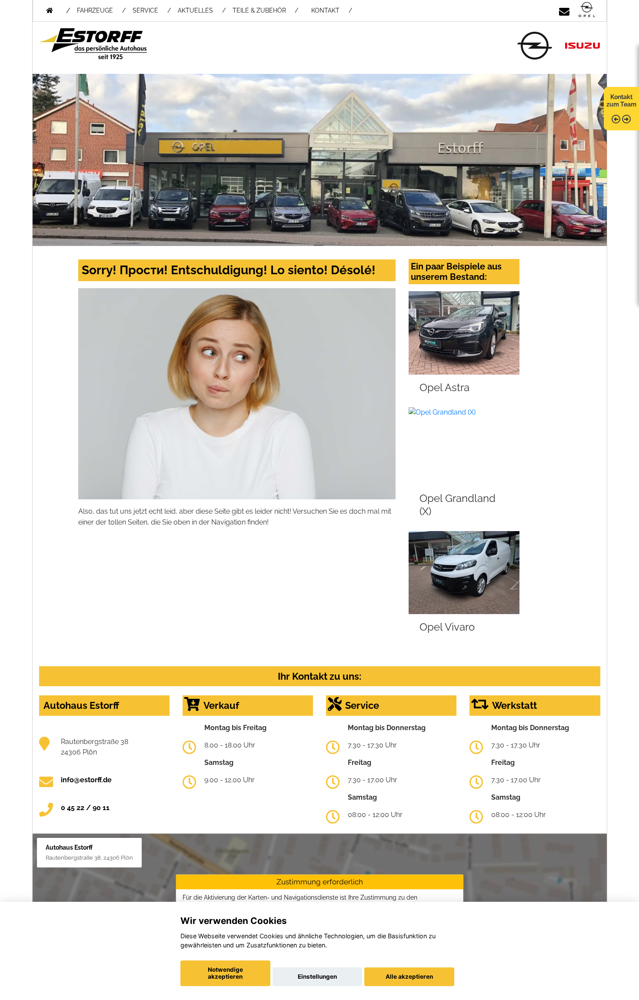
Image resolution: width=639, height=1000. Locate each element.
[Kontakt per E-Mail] (564, 10)
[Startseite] (587, 10)
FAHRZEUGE (95, 10)
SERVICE (145, 10)
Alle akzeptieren (409, 976)
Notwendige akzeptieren (225, 973)
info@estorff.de (86, 780)
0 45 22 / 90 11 (85, 808)
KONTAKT (325, 10)
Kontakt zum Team (621, 100)
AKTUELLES (195, 10)
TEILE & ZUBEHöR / (265, 10)
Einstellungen (317, 976)
